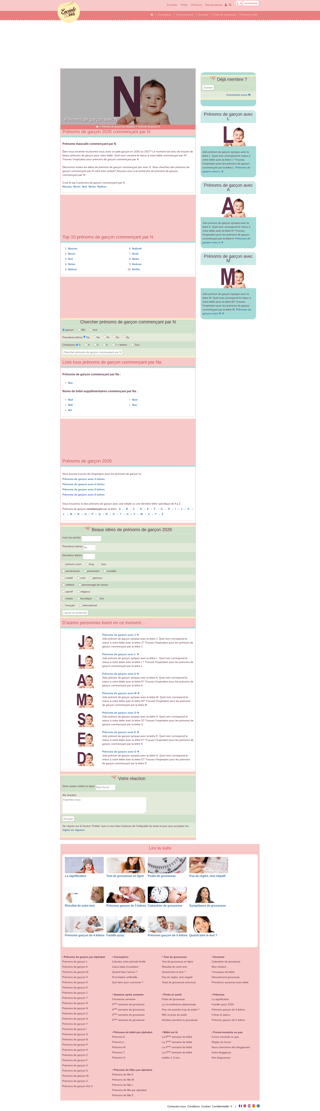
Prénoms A (118, 1036)
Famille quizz (115, 935)
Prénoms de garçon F (75, 1060)
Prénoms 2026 (249, 14)
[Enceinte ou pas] (241, 1106)
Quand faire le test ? (203, 935)
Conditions (194, 1106)
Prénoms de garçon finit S (77, 1086)
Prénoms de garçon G (75, 1070)
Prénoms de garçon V (75, 1065)
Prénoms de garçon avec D (119, 751)
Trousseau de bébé (223, 971)
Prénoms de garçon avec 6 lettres (83, 494)
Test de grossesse (175, 956)
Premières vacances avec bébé (230, 982)
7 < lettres (120, 344)
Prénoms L (118, 1042)
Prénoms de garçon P (75, 1044)
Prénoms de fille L (122, 1084)
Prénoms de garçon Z (75, 1055)
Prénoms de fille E (122, 1095)
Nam (135, 399)
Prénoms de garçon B (75, 1039)
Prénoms (196, 4)
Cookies (206, 1106)
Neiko (135, 258)
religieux (85, 591)
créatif (69, 577)
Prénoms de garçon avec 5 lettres (83, 489)
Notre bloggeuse (221, 1052)
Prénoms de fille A (122, 1074)
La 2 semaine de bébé (177, 1042)
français (70, 605)
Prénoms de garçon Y (75, 1023)
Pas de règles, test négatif (207, 876)
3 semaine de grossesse (128, 1004)
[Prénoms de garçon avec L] (228, 134)
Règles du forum (221, 1042)
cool (82, 577)
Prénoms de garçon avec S (119, 712)
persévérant (72, 571)
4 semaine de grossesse (128, 1009)
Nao (134, 404)
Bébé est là (171, 1032)
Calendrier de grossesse (165, 905)
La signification (75, 876)
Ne (98, 337)
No (117, 337)
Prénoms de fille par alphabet (129, 1090)
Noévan (137, 264)
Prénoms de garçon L (75, 961)
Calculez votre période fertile (129, 961)
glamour (97, 577)
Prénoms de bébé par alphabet (133, 1032)
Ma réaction (69, 795)
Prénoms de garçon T (75, 997)
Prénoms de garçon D (75, 1034)
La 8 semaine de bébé (177, 1036)
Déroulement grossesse (226, 977)
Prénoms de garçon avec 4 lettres (83, 484)
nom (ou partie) (71, 537)
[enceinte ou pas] (97, 126)
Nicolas (67, 186)
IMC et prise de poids (174, 1014)
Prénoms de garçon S (75, 977)
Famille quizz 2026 (223, 1004)
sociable (111, 571)
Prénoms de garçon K (75, 982)
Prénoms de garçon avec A (119, 673)
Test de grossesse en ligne (125, 876)
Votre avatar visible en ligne (78, 786)
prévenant (92, 571)
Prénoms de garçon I (74, 1029)
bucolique (86, 598)
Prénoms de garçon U (75, 1080)
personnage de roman (94, 584)
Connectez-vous (237, 94)
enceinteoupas (69, 12)
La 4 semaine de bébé (177, 1047)
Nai (70, 410)
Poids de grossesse (224, 14)
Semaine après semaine (129, 994)
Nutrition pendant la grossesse (180, 1019)
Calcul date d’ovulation (125, 966)
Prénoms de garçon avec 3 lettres (83, 479)
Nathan (102, 186)
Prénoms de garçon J (74, 992)
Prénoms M (119, 1047)
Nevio (77, 186)
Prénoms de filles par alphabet (133, 1069)
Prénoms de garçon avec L (119, 654)
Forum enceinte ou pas (228, 1032)
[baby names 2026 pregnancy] (245, 1106)
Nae (70, 382)
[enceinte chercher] (229, 4)
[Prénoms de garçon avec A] (228, 205)
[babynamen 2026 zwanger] (249, 1106)
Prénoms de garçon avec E (119, 732)
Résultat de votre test (80, 905)
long (91, 564)
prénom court (73, 564)
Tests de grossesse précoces (179, 982)
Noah (135, 253)
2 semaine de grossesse (128, 1014)
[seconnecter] (225, 4)
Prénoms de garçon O (75, 1018)
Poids (184, 4)
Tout (136, 344)
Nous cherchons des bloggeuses (231, 1047)
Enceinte (172, 4)
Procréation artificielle (124, 977)
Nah (70, 404)
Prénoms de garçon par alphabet (118, 126)
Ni (107, 337)
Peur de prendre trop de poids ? (180, 1009)
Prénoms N (118, 1057)
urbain (69, 598)
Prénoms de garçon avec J (119, 634)
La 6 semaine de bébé (177, 1052)
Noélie (136, 269)
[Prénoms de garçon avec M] (228, 276)
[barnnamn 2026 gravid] (258, 1106)
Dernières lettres (72, 555)
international (89, 605)
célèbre (69, 584)
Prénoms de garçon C (75, 1013)
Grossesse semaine (123, 999)
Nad (70, 399)
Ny (127, 337)
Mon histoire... (220, 966)
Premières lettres (72, 546)
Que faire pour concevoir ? (127, 982)
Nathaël (137, 248)
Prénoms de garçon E (75, 987)
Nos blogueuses (221, 1057)
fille (83, 329)
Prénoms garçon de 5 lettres (167, 935)
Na (88, 337)
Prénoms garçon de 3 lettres (126, 905)
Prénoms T (118, 1052)
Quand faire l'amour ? (125, 971)
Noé (85, 186)
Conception (164, 14)
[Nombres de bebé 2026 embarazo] (254, 1106)
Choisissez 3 (71, 344)
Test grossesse (214, 4)
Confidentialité (221, 1106)
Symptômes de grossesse (207, 905)
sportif (69, 591)
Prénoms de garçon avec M (119, 693)
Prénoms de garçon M (75, 971)
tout (94, 329)
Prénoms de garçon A (75, 966)
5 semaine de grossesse (128, 1019)
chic (101, 598)
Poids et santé (173, 994)
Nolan (93, 186)
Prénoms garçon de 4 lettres (84, 935)
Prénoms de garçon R (75, 1003)
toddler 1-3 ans (171, 1057)
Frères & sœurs (221, 1014)
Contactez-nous (177, 1106)
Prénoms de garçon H (75, 1049)
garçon (69, 329)
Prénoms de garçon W (75, 1075)
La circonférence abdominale (179, 1004)
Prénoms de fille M (123, 1079)
